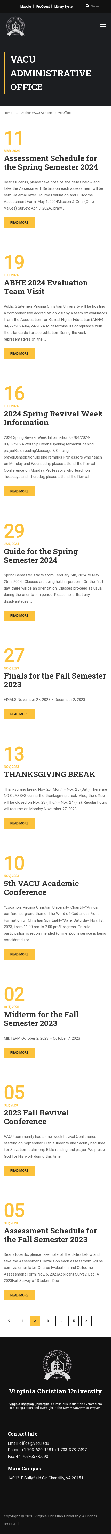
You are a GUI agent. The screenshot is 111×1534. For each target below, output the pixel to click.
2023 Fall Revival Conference (36, 1117)
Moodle (25, 6)
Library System (64, 6)
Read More (19, 222)
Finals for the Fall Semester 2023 (55, 680)
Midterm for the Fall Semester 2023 (41, 1019)
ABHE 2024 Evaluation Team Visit (46, 287)
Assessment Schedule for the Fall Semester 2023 (50, 1235)
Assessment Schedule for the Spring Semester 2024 (51, 162)
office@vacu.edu (34, 1443)
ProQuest (43, 6)
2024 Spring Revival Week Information (53, 418)
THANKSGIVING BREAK (49, 774)
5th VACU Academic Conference (41, 888)
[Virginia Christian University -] (14, 27)
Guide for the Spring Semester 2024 (41, 555)
